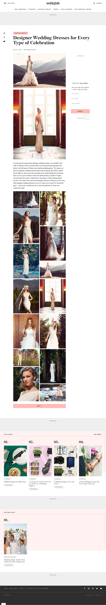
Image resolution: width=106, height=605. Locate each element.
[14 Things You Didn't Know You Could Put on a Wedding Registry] (40, 461)
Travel (56, 9)
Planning (32, 9)
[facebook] (84, 588)
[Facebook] (4, 37)
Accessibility (29, 588)
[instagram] (88, 588)
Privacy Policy (89, 595)
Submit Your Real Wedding (41, 588)
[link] (53, 3)
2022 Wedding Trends (82, 9)
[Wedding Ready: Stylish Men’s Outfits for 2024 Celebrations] (15, 539)
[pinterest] (92, 588)
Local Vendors (66, 9)
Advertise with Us (13, 588)
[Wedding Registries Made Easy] (15, 461)
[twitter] (97, 588)
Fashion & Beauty (44, 9)
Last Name (75, 98)
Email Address (76, 103)
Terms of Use (98, 595)
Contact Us (22, 588)
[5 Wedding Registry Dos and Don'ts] (65, 461)
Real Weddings (20, 9)
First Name (75, 93)
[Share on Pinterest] (4, 33)
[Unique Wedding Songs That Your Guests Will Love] (90, 461)
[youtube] (101, 588)
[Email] (4, 41)
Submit (80, 111)
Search (6, 588)
